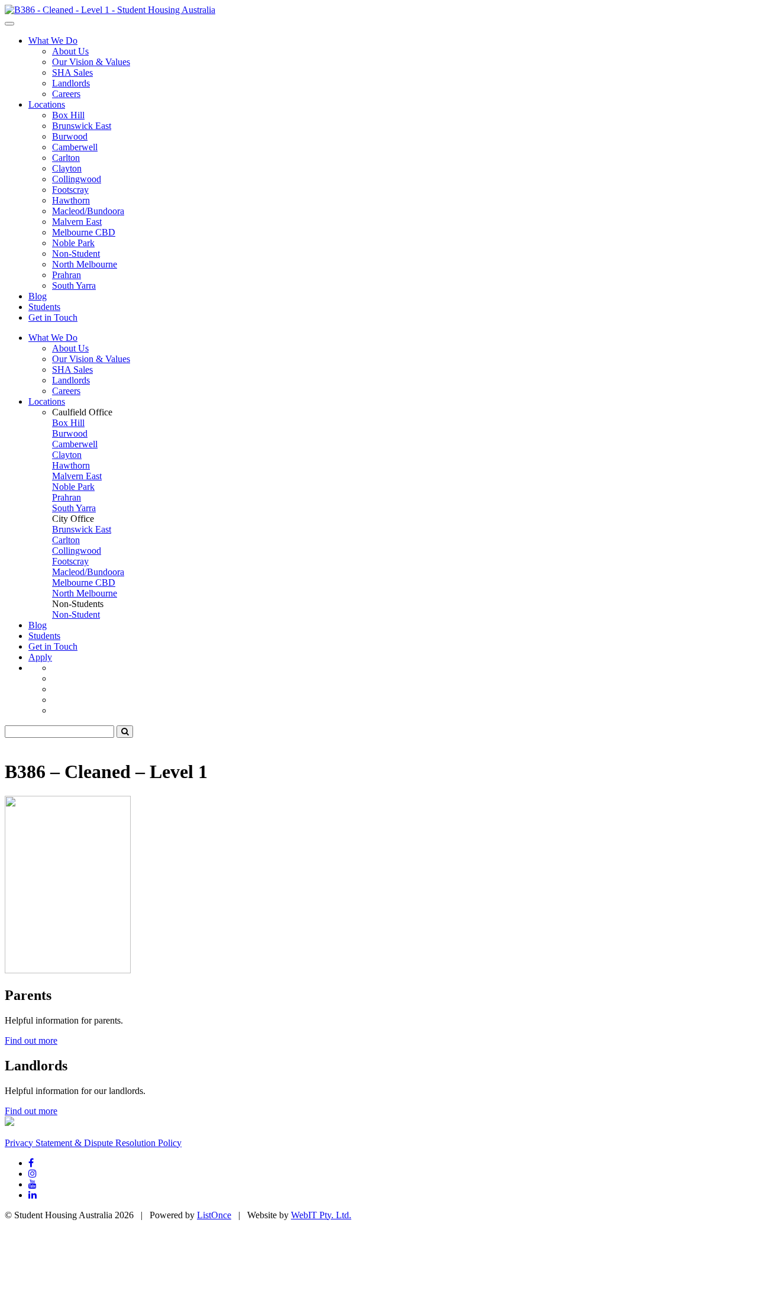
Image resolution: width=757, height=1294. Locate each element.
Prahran (66, 275)
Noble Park (73, 243)
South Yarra (74, 285)
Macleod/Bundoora (88, 211)
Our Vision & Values (91, 62)
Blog (37, 296)
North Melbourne (84, 264)
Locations (46, 104)
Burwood (70, 136)
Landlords (71, 83)
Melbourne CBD (83, 232)
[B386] (110, 10)
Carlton (66, 158)
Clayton (67, 168)
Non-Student (76, 254)
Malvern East (77, 222)
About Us (70, 51)
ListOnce (214, 1215)
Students (44, 307)
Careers (66, 94)
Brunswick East (81, 126)
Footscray (70, 190)
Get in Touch (52, 317)
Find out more (31, 1040)
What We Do (52, 41)
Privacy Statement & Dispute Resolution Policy (93, 1143)
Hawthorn (71, 200)
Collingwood (76, 179)
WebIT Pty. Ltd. (321, 1215)
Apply (40, 657)
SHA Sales (72, 72)
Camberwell (75, 147)
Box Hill (68, 115)
